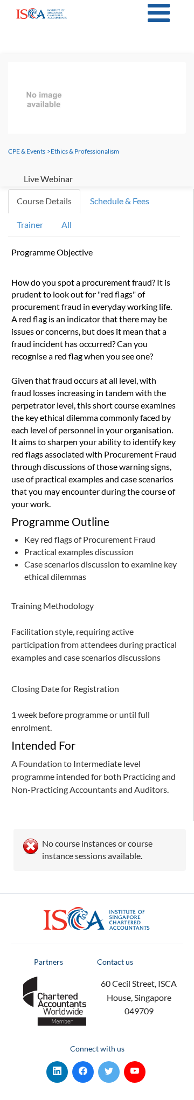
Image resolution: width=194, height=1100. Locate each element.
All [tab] (66, 224)
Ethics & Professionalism (85, 151)
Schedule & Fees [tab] (119, 201)
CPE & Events (26, 151)
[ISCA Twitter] (109, 1069)
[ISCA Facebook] (83, 1069)
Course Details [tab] (44, 201)
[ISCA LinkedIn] (57, 1069)
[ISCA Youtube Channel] (135, 1069)
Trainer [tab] (30, 224)
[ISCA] (41, 13)
